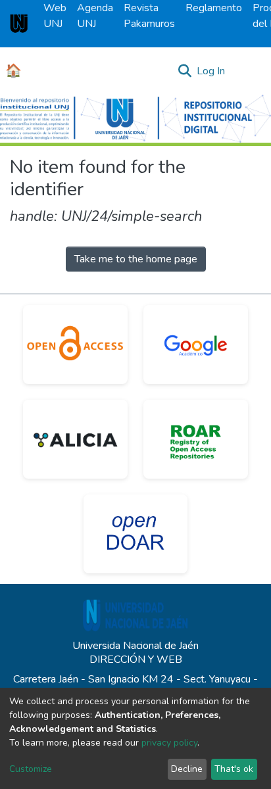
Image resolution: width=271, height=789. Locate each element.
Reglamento (213, 8)
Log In (211, 71)
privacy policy (169, 742)
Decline (187, 769)
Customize (30, 769)
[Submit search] (184, 71)
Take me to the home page (135, 259)
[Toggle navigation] (252, 71)
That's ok (233, 769)
